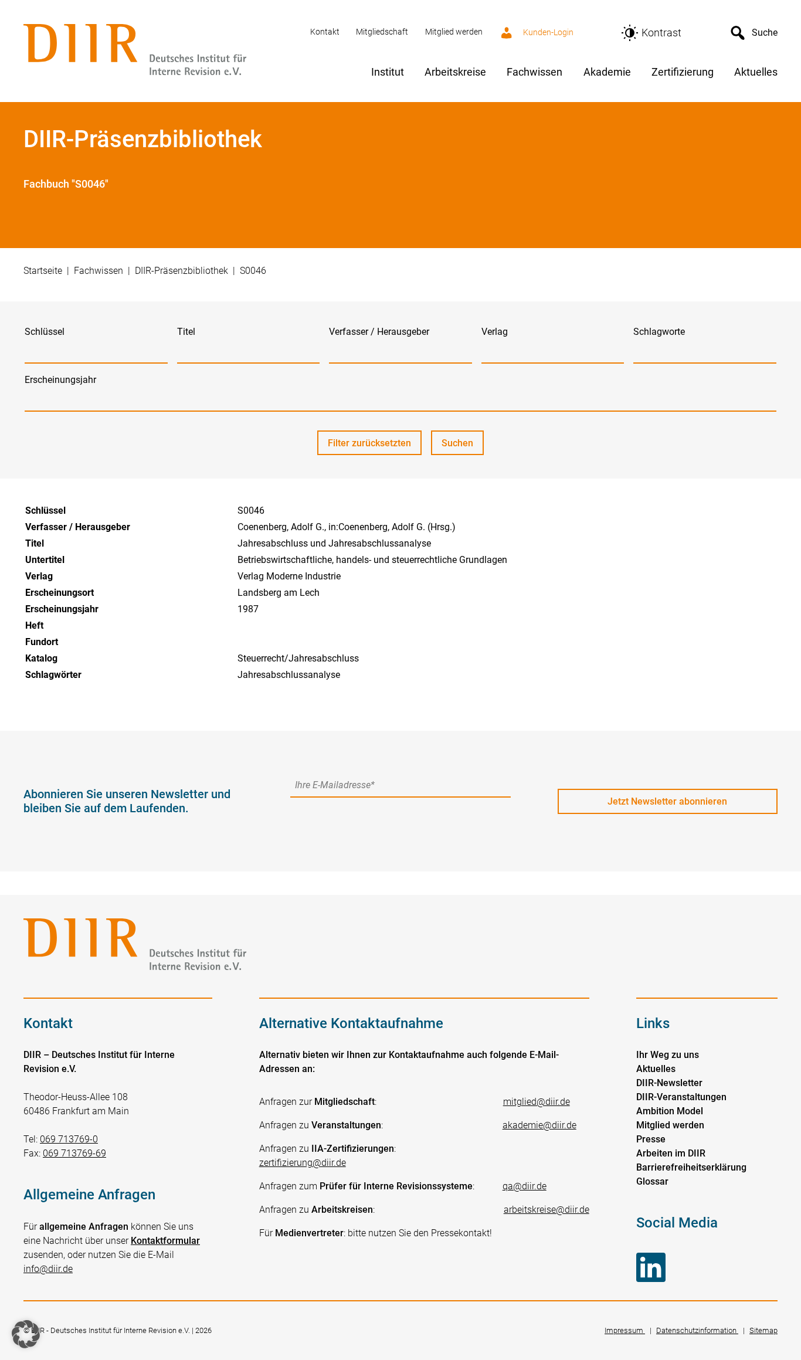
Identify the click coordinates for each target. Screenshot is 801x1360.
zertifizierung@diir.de (302, 1162)
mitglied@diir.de (536, 1101)
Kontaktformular (165, 1240)
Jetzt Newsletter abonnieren (667, 801)
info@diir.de (48, 1268)
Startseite (42, 270)
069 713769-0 (69, 1139)
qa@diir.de (525, 1186)
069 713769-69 (74, 1153)
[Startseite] (159, 50)
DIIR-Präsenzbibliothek (181, 270)
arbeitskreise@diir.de (546, 1209)
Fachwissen (98, 270)
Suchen (463, 446)
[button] (26, 1334)
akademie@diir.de (539, 1125)
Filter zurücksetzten (369, 443)
